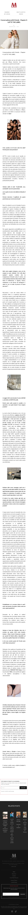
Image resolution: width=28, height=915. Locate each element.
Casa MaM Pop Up (14, 877)
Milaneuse (7, 12)
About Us (14, 873)
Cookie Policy (14, 882)
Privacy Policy (14, 880)
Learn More (13, 866)
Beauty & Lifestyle (21, 12)
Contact (14, 875)
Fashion (21, 14)
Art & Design (7, 14)
